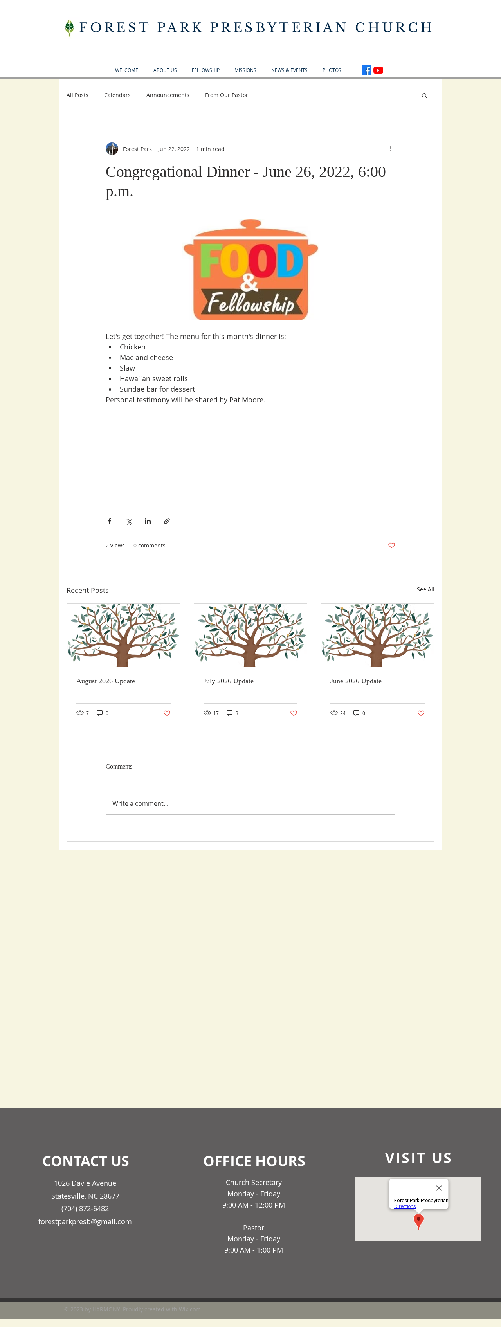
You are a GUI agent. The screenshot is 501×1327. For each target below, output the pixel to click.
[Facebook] (366, 70)
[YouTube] (378, 70)
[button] (165, 70)
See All (425, 589)
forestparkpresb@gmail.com (85, 1221)
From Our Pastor (226, 95)
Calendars (117, 95)
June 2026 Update (356, 681)
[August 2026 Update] (123, 635)
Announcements (167, 95)
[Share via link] (167, 521)
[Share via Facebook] (109, 521)
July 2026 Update (229, 681)
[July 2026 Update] (250, 635)
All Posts (77, 95)
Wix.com (190, 1309)
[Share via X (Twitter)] (128, 521)
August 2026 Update (105, 681)
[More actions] (390, 148)
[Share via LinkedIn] (147, 521)
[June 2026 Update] (377, 635)
